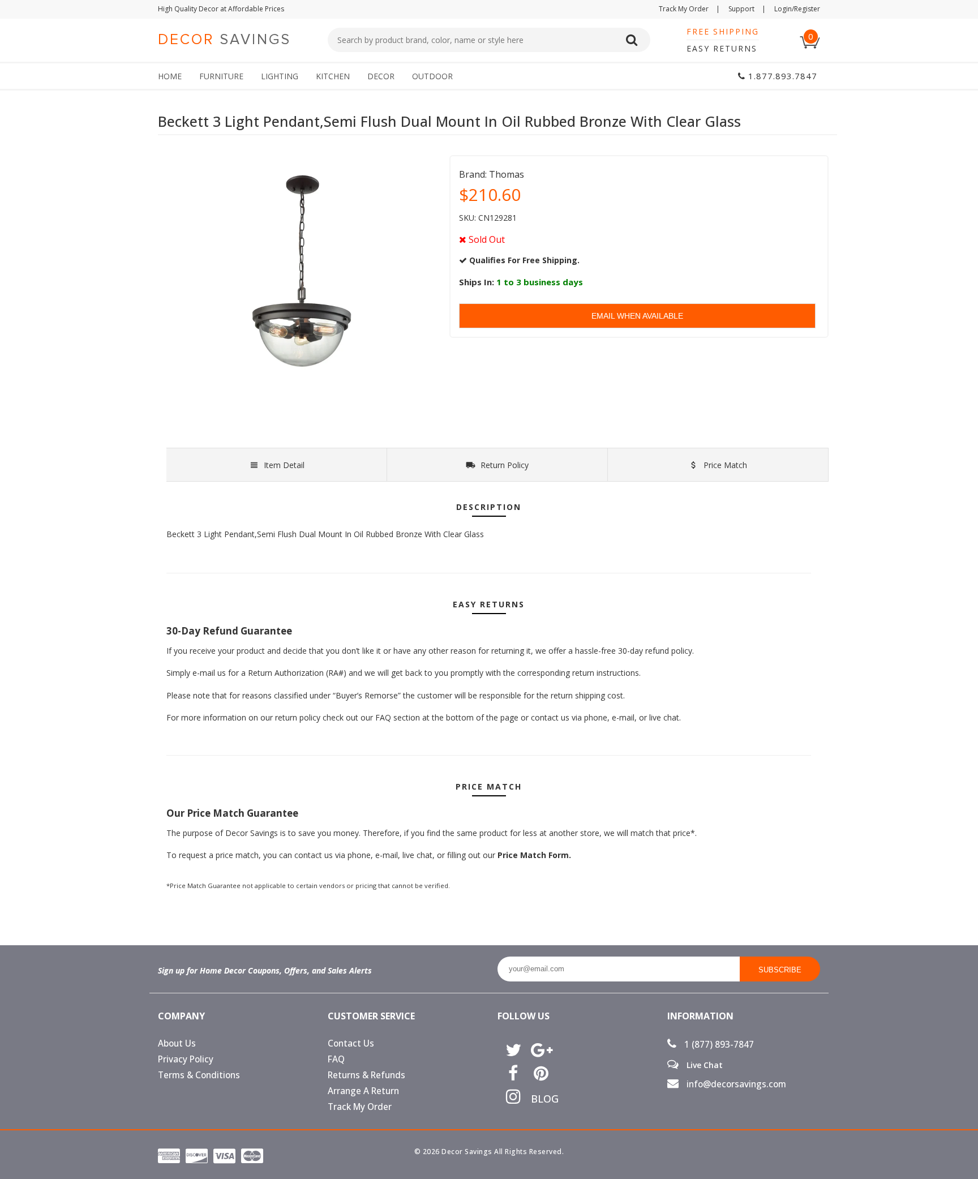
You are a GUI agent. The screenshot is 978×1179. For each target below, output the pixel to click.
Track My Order (689, 9)
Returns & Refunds (366, 1075)
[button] (977, 1178)
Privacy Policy (185, 1059)
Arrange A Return (363, 1091)
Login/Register (797, 9)
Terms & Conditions (199, 1075)
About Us (177, 1043)
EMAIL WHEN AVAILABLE (637, 315)
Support (747, 9)
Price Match (724, 465)
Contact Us (351, 1043)
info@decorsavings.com (735, 1084)
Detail (284, 465)
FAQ (336, 1059)
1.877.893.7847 (781, 76)
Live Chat (703, 1065)
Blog (541, 1098)
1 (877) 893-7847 (718, 1045)
